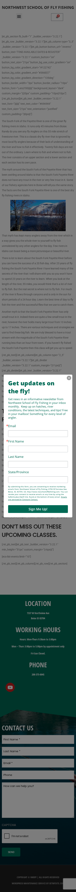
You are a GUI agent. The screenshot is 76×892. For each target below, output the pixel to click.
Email (12, 426)
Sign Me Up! (38, 509)
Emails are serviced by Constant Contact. (37, 498)
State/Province (18, 472)
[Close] (69, 378)
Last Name (16, 457)
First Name (16, 441)
